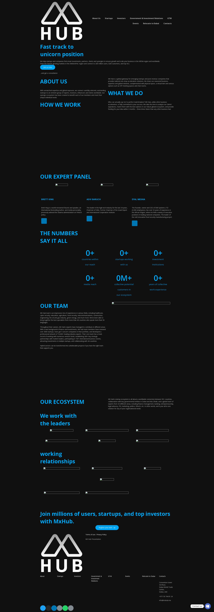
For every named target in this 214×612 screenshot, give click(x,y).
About (42, 576)
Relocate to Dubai (151, 23)
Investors (121, 18)
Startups (109, 18)
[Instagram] (48, 608)
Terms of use (90, 534)
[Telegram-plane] (59, 608)
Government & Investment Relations (146, 18)
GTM (169, 18)
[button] (47, 67)
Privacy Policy (101, 534)
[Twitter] (43, 608)
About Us (96, 18)
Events (136, 23)
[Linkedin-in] (44, 221)
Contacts (168, 23)
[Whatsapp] (65, 608)
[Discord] (71, 608)
